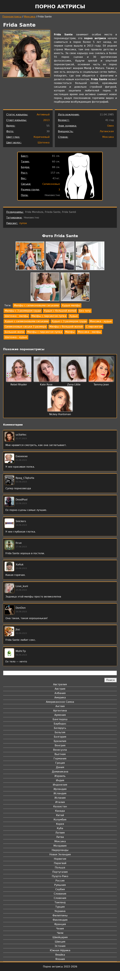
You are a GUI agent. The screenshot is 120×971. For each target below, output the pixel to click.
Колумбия (60, 819)
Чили (60, 932)
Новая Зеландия (60, 854)
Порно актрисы (60, 6)
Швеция (60, 941)
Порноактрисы (12, 16)
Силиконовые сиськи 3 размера (25, 326)
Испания (60, 797)
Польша (60, 867)
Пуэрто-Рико (60, 876)
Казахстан (60, 806)
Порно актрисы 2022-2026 (60, 966)
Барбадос (60, 723)
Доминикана (60, 771)
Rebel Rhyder (18, 384)
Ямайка (60, 954)
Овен (110, 125)
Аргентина (60, 710)
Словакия (60, 893)
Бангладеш (60, 719)
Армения (60, 714)
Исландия (60, 793)
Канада (60, 810)
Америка (60, 697)
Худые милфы (71, 305)
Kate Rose (46, 384)
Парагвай (60, 863)
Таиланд (60, 902)
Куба (60, 828)
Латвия (60, 832)
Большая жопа (14, 331)
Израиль (60, 775)
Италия (60, 802)
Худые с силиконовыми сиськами (26, 321)
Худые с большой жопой (60, 310)
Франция (60, 924)
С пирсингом (94, 326)
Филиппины (60, 915)
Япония (60, 959)
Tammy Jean (101, 384)
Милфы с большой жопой (66, 326)
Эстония (60, 946)
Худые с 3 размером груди (69, 321)
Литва (60, 837)
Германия (60, 758)
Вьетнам (60, 754)
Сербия (60, 889)
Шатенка (44, 142)
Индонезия (60, 784)
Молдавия (60, 845)
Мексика (29, 16)
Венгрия (60, 745)
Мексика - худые (101, 321)
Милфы (70, 331)
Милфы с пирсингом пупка (48, 316)
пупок (23, 223)
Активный (43, 114)
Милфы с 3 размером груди (23, 310)
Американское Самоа (60, 701)
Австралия (60, 684)
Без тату (84, 310)
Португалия (60, 871)
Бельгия (60, 732)
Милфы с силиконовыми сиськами (36, 305)
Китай (60, 815)
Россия (60, 880)
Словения (60, 898)
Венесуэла (60, 749)
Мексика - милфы (89, 331)
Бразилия (60, 741)
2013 (46, 120)
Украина (60, 911)
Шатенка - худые (16, 337)
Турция (60, 906)
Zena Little (73, 384)
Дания (60, 767)
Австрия (60, 688)
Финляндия (60, 919)
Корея (60, 823)
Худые (73, 316)
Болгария (60, 736)
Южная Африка (60, 950)
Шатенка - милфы (16, 316)
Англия (60, 706)
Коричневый (42, 136)
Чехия (60, 928)
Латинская (107, 131)
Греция (60, 762)
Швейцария (60, 937)
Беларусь (60, 728)
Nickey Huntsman (60, 414)
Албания (60, 693)
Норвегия (60, 858)
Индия (60, 780)
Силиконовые (51, 183)
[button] (30, 256)
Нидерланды (60, 850)
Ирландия (60, 789)
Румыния (60, 884)
